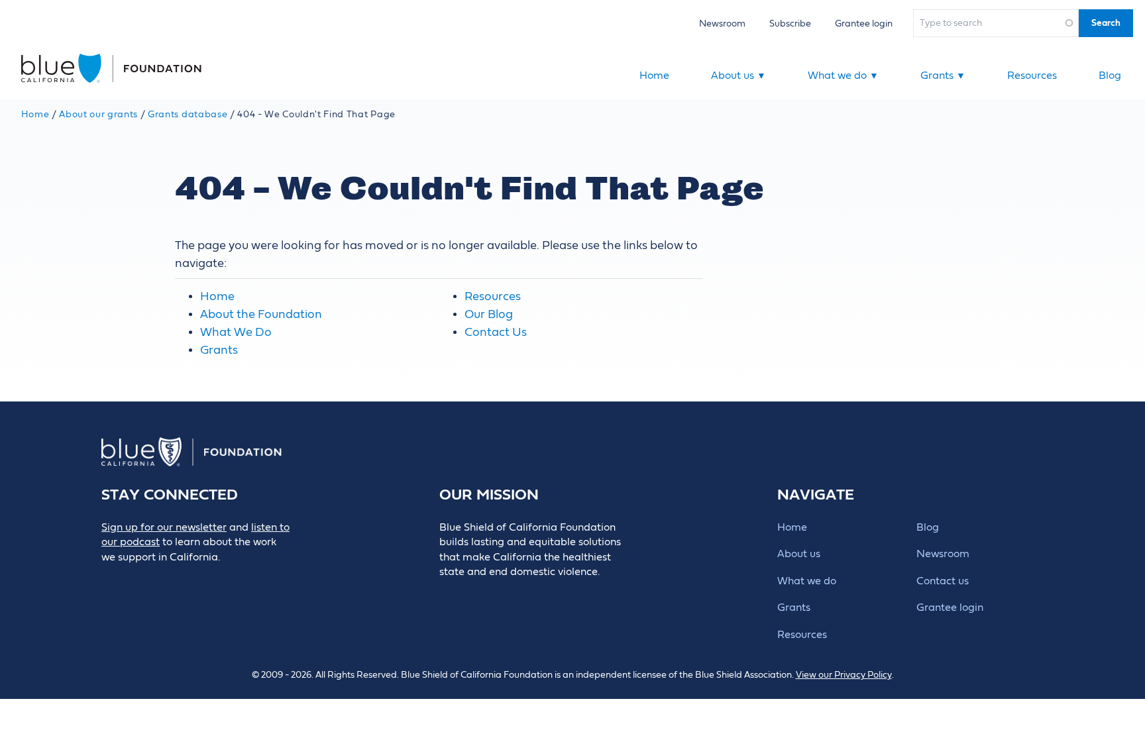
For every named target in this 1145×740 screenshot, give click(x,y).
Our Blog (488, 314)
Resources (1032, 75)
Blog (1110, 75)
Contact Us (495, 332)
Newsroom (722, 23)
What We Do (236, 332)
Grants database (187, 114)
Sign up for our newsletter (164, 527)
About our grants (98, 114)
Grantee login (864, 23)
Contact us (942, 581)
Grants (942, 75)
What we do (843, 75)
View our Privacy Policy (844, 675)
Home (654, 75)
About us (738, 75)
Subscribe (790, 23)
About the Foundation (261, 314)
